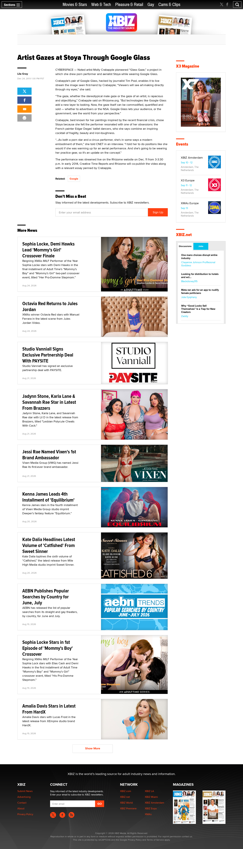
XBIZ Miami (151, 797)
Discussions (185, 246)
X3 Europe (188, 180)
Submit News (25, 791)
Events (182, 144)
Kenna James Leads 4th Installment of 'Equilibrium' (48, 496)
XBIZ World (126, 803)
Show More (92, 748)
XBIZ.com (125, 791)
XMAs (148, 814)
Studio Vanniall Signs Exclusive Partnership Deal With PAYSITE (47, 354)
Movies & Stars (75, 4)
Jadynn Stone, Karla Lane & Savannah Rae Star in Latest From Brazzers (49, 402)
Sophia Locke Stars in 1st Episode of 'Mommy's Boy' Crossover (47, 648)
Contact (21, 803)
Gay (150, 4)
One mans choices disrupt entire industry (199, 256)
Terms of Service (155, 839)
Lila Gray (22, 73)
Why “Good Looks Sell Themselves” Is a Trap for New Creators (198, 309)
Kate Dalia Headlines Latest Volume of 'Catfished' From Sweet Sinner (48, 545)
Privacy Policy (25, 814)
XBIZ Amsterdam (192, 157)
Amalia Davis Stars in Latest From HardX (49, 708)
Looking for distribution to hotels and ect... (200, 275)
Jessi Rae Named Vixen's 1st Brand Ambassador (49, 454)
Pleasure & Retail (129, 4)
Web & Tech (101, 4)
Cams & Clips (169, 4)
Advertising (24, 797)
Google (74, 179)
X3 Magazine (187, 66)
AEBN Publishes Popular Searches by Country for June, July (45, 596)
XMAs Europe (190, 203)
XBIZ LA (149, 791)
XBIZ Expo (151, 808)
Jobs (200, 246)
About (20, 808)
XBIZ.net (184, 234)
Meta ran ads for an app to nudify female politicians (200, 291)
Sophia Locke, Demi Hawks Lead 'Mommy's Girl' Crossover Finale (48, 249)
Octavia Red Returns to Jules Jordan (50, 306)
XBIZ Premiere (128, 808)
